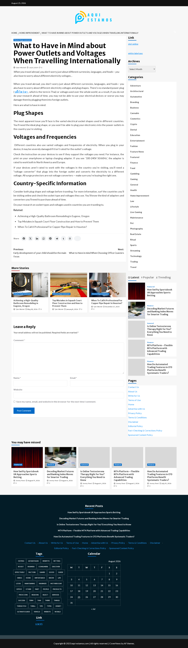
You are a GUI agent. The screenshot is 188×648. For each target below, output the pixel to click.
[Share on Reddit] (56, 238)
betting (57, 561)
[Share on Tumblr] (63, 238)
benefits (46, 561)
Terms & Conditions (137, 417)
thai (39, 600)
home (28, 578)
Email (73, 378)
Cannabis (134, 113)
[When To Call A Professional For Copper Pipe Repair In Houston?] (107, 285)
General (134, 184)
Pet (132, 223)
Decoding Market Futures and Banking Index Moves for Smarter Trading (160, 311)
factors (32, 572)
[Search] (175, 32)
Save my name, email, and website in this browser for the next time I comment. (56, 401)
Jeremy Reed (20, 480)
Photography (136, 228)
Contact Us (133, 387)
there (47, 600)
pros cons (23, 595)
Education (135, 135)
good (51, 572)
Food (132, 168)
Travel (133, 267)
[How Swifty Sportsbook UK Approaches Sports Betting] (136, 290)
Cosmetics (135, 118)
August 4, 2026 (67, 481)
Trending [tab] (164, 277)
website (47, 612)
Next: (96, 251)
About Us (132, 391)
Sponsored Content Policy (140, 435)
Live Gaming (136, 212)
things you (21, 606)
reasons (35, 595)
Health (133, 190)
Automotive (136, 96)
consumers (43, 566)
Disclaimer (133, 421)
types (49, 606)
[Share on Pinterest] (50, 238)
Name (17, 378)
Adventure (135, 85)
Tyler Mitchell (21, 68)
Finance (134, 162)
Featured (134, 157)
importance (40, 578)
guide (60, 572)
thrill (33, 606)
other (28, 589)
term (31, 600)
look (18, 583)
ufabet (58, 606)
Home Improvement (22, 40)
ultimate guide (23, 612)
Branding (134, 102)
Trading (134, 261)
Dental (133, 129)
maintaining (30, 583)
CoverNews (115, 643)
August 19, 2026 (34, 481)
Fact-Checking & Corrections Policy (145, 430)
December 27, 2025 (112, 307)
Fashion (134, 146)
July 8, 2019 (33, 68)
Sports (133, 245)
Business (134, 107)
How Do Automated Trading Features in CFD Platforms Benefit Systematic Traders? (94, 536)
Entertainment (137, 140)
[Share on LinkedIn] (37, 238)
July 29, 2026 (166, 483)
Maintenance (136, 217)
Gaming (134, 179)
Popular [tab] (148, 277)
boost (21, 566)
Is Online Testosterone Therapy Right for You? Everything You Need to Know (94, 524)
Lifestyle (134, 206)
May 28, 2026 (32, 309)
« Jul (93, 609)
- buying (21, 561)
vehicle (37, 612)
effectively (19, 572)
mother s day (56, 583)
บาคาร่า (39, 624)
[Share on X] (30, 238)
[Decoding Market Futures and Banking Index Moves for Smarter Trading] (136, 309)
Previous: (39, 253)
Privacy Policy (135, 413)
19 (86, 591)
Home (131, 404)
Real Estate (135, 234)
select (45, 595)
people (46, 589)
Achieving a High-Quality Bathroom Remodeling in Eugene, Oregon (53, 216)
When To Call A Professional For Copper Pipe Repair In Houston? (52, 226)
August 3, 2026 (133, 483)
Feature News (137, 151)
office (19, 589)
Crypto (133, 124)
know (51, 578)
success (21, 600)
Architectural (136, 91)
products (57, 589)
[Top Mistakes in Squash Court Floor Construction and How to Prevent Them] (68, 285)
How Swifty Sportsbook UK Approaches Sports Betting (159, 292)
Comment (19, 340)
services (55, 595)
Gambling (134, 173)
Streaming (135, 250)
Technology (136, 256)
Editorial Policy (135, 426)
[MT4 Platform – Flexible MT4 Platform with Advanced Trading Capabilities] (127, 457)
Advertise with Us (136, 408)
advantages (33, 561)
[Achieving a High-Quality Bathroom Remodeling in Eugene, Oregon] (29, 285)
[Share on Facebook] (23, 238)
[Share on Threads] (70, 238)
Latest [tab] (134, 277)
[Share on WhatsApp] (43, 238)
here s (19, 578)
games (42, 572)
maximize (43, 583)
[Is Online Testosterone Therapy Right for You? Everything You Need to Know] (94, 457)
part (37, 589)
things (57, 600)
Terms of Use (134, 400)
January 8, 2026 (72, 309)
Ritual (133, 239)
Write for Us (134, 395)
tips (41, 606)
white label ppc (135, 53)
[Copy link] (77, 238)
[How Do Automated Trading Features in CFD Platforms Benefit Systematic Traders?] (161, 457)
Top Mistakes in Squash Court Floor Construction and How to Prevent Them (58, 221)
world (58, 612)
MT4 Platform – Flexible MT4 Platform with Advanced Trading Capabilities (94, 530)
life (59, 578)
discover (56, 566)
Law (132, 201)
